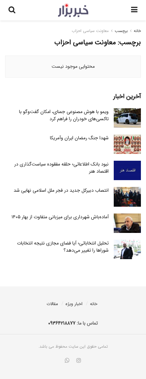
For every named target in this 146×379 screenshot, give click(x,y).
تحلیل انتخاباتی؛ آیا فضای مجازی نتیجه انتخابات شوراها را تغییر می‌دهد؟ (63, 246)
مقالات (52, 303)
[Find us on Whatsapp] (67, 361)
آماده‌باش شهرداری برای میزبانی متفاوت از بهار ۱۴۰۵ (60, 217)
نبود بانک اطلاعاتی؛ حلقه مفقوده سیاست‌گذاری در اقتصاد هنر (61, 167)
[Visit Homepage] (73, 10)
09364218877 (61, 323)
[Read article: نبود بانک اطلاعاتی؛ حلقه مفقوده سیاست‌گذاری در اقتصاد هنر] (127, 170)
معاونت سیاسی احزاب (90, 31)
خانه (137, 31)
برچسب (121, 31)
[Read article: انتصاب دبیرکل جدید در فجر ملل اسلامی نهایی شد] (127, 196)
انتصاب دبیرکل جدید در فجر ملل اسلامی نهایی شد (61, 190)
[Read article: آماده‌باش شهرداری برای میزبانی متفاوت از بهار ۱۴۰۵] (127, 223)
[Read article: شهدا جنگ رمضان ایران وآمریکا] (127, 144)
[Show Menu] (134, 10)
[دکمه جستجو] (11, 10)
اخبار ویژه (74, 303)
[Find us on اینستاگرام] (78, 361)
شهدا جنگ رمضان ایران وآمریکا (79, 138)
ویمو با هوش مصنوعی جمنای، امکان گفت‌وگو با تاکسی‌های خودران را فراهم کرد (64, 115)
